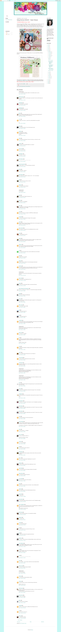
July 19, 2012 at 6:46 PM (22, 470)
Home (30, 621)
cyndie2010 (20, 320)
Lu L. (19, 119)
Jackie (20, 560)
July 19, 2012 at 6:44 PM (22, 465)
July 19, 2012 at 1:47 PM (22, 312)
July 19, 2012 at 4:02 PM (22, 403)
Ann (19, 549)
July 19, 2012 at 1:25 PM (22, 290)
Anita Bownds (21, 362)
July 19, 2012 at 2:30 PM (22, 359)
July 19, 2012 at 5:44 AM (22, 140)
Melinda (20, 260)
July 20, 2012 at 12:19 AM (22, 509)
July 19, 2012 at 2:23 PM (22, 354)
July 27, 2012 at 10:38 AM (22, 618)
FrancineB (20, 216)
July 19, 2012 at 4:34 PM (22, 426)
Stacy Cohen (20, 434)
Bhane (20, 600)
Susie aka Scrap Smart (22, 164)
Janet (19, 195)
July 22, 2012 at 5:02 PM (22, 592)
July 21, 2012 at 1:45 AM (22, 573)
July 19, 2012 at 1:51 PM (22, 323)
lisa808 (20, 293)
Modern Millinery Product (24, 80)
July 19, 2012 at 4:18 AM (22, 105)
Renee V (20, 457)
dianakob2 (20, 517)
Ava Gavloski (20, 478)
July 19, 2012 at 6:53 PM (22, 475)
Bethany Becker (21, 473)
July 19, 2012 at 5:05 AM (22, 116)
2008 (48, 83)
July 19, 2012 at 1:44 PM (22, 307)
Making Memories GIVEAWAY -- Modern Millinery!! (50, 62)
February (50, 76)
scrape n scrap (21, 565)
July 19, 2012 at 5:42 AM (22, 135)
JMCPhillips (20, 102)
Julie (19, 446)
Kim (19, 532)
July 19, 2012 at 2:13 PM (22, 349)
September (50, 55)
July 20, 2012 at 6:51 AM (22, 535)
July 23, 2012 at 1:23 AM (22, 602)
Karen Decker (21, 405)
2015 (48, 47)
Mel (19, 250)
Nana (19, 346)
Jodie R (20, 221)
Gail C (20, 205)
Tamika (20, 238)
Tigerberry (20, 538)
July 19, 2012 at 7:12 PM (22, 480)
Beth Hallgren (21, 153)
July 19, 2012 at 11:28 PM (22, 496)
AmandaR (20, 605)
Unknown (20, 184)
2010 (48, 80)
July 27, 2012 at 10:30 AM (22, 607)
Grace (19, 416)
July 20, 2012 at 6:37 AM (22, 530)
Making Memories (24, 86)
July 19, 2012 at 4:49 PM (22, 438)
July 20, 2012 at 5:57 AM (22, 524)
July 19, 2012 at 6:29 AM (22, 176)
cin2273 (20, 352)
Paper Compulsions (21, 504)
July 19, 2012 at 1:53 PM (22, 329)
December (50, 51)
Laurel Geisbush (21, 421)
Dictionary (20, 244)
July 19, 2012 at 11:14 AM (22, 280)
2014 (48, 48)
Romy (19, 113)
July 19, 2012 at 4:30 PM (22, 418)
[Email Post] (26, 83)
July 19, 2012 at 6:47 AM (22, 202)
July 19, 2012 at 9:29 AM (22, 269)
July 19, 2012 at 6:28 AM (22, 161)
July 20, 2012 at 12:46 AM (22, 514)
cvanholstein (20, 393)
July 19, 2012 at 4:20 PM (22, 413)
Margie (20, 126)
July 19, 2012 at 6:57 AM (22, 208)
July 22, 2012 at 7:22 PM (22, 597)
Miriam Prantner (21, 96)
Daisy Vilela (20, 278)
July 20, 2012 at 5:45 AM (22, 519)
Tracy (19, 382)
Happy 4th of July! (50, 70)
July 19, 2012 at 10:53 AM (22, 275)
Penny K (20, 615)
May (49, 73)
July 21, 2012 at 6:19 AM (22, 578)
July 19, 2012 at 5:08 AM (22, 123)
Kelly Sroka (20, 332)
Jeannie (20, 283)
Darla (19, 255)
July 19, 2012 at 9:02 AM (22, 252)
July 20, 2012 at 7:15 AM (22, 546)
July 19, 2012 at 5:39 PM (22, 443)
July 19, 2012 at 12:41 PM (22, 285)
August (50, 56)
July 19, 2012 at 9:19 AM (22, 263)
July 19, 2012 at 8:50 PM (22, 491)
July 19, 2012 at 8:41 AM (22, 230)
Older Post (42, 621)
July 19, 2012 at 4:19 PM (22, 408)
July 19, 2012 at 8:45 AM (22, 241)
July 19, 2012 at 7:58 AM (22, 219)
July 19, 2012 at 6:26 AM (22, 156)
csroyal (20, 211)
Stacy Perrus (20, 148)
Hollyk (20, 200)
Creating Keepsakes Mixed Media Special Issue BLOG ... (50, 66)
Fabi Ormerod (21, 588)
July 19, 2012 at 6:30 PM (22, 460)
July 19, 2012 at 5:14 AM (22, 128)
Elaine (20, 138)
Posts (7, 32)
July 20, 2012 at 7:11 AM (22, 540)
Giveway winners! (50, 60)
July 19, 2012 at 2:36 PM (22, 385)
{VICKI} (20, 522)
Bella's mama (20, 304)
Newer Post (18, 621)
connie (20, 233)
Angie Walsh (20, 468)
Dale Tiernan (20, 512)
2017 (48, 44)
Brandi (20, 169)
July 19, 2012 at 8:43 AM (22, 235)
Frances (20, 298)
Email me (48, 26)
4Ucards (20, 388)
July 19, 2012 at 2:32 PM (22, 372)
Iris (19, 315)
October (50, 54)
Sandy (20, 483)
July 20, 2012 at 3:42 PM (22, 562)
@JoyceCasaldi (21, 357)
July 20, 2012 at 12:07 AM (22, 501)
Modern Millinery (28, 86)
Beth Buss (20, 131)
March (49, 75)
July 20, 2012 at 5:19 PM (22, 568)
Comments (8, 34)
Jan (19, 337)
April (49, 74)
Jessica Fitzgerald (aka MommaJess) (24, 288)
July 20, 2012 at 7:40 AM (22, 552)
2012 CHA (20, 86)
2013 (48, 49)
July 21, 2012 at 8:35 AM (22, 585)
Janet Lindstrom (21, 543)
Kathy (20, 429)
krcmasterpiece (21, 400)
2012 (48, 50)
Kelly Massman (21, 158)
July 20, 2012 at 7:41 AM (22, 557)
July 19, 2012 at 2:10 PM (22, 343)
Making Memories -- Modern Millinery (51, 69)
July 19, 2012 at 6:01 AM (22, 145)
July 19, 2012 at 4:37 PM (22, 431)
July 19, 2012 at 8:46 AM (22, 247)
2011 (48, 79)
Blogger (32, 629)
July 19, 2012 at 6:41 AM (22, 197)
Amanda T (20, 143)
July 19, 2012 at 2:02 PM (22, 334)
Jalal (19, 179)
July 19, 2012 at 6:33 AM (22, 187)
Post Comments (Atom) (23, 623)
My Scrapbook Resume (9, 19)
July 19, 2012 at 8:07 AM (22, 225)
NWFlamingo (21, 451)
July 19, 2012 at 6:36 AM (22, 192)
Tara (19, 527)
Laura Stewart (21, 595)
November (50, 53)
